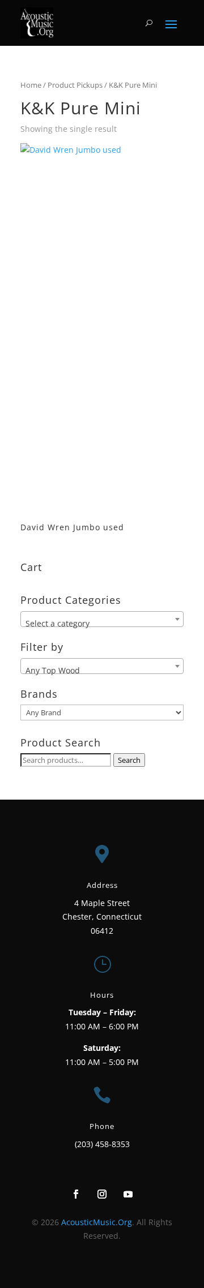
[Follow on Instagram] (102, 1194)
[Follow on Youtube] (128, 1194)
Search (129, 760)
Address (102, 885)
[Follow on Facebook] (76, 1194)
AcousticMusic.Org (96, 1222)
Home (30, 85)
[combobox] (102, 619)
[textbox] (102, 624)
